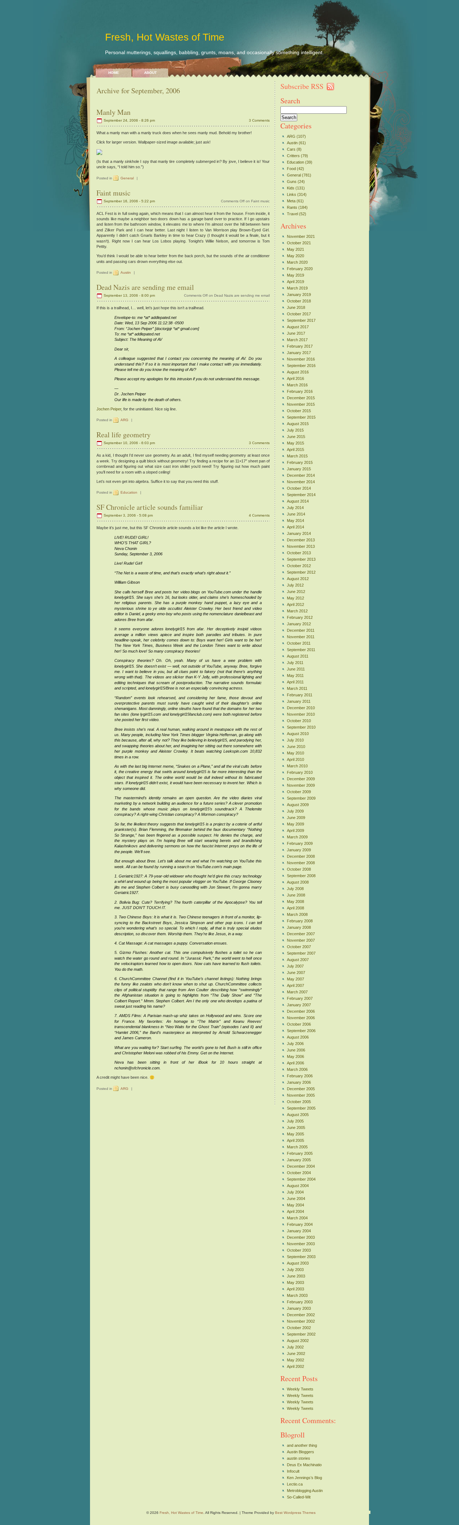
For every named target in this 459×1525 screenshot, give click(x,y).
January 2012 (299, 624)
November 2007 (301, 940)
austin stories (298, 1458)
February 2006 (300, 1076)
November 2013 (301, 546)
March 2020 (297, 262)
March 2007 (297, 992)
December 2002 (301, 1315)
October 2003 (299, 1250)
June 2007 (296, 972)
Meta (291, 201)
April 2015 (295, 449)
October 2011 (299, 643)
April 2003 (295, 1289)
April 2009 (295, 830)
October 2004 (299, 1173)
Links (291, 194)
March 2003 (297, 1295)
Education (128, 492)
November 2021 (301, 236)
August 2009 (298, 804)
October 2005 (299, 1102)
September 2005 (301, 1108)
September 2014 (301, 495)
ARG (124, 420)
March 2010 (297, 766)
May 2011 (295, 675)
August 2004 (298, 1185)
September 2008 (301, 876)
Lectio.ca (295, 1484)
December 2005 (301, 1089)
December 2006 (301, 1011)
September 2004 (301, 1179)
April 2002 (295, 1366)
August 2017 (298, 327)
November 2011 (300, 637)
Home (113, 73)
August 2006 (298, 1037)
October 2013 (299, 553)
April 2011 (295, 682)
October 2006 (299, 1024)
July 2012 (295, 585)
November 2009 (301, 785)
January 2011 (299, 701)
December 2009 (301, 779)
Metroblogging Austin (305, 1490)
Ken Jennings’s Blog (304, 1477)
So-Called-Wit (299, 1497)
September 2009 (301, 798)
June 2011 (296, 669)
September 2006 (301, 1031)
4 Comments (259, 515)
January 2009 (299, 850)
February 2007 (300, 998)
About (150, 73)
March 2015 (297, 456)
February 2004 (300, 1224)
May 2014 (295, 520)
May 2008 (295, 901)
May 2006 (295, 1056)
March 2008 (297, 914)
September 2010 (301, 727)
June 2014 (296, 514)
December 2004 (301, 1166)
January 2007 (299, 1005)
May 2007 (295, 979)
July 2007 (295, 966)
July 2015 (295, 430)
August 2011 (297, 656)
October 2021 (299, 243)
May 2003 (295, 1282)
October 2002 (299, 1328)
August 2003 (298, 1263)
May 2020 (295, 256)
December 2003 (301, 1237)
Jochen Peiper (108, 409)
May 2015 (295, 443)
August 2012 (298, 578)
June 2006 (296, 1050)
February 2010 (300, 772)
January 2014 (299, 533)
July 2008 (295, 888)
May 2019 (295, 275)
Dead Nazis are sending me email (145, 287)
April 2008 (295, 908)
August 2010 (298, 733)
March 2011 (297, 688)
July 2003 (295, 1269)
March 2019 (297, 288)
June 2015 (296, 436)
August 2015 (298, 424)
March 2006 (297, 1069)
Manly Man (113, 112)
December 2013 (301, 540)
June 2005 (296, 1127)
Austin (125, 272)
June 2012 (296, 591)
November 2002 (301, 1321)
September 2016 (301, 365)
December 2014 (301, 475)
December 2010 (301, 708)
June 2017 (296, 333)
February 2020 (300, 269)
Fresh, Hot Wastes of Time (164, 37)
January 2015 (299, 469)
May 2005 (295, 1134)
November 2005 (301, 1095)
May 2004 (295, 1205)
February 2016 (300, 391)
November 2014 (301, 482)
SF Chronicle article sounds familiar (149, 507)
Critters (293, 156)
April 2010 (295, 759)
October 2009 (299, 792)
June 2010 (296, 746)
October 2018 (299, 301)
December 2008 (301, 856)
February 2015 (300, 462)
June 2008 (296, 895)
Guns (292, 181)
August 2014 (298, 501)
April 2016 (295, 378)
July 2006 (295, 1043)
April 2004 (295, 1211)
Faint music (113, 193)
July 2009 (295, 811)
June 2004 (296, 1198)
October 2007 (299, 947)
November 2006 (301, 1018)
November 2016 (301, 359)
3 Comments (259, 120)
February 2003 (300, 1302)
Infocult (293, 1471)
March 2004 (297, 1218)
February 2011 (299, 695)
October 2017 (299, 314)
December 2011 (300, 630)
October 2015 (299, 411)
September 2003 (301, 1257)
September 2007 (301, 953)
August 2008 (298, 882)
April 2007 (295, 985)
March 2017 (297, 340)
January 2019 (299, 294)
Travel (292, 214)
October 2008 (299, 869)
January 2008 (299, 927)
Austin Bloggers (300, 1452)
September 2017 (301, 320)
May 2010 (295, 753)
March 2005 (297, 1147)
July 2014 (295, 507)
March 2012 (297, 611)
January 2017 (299, 352)
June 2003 (296, 1276)
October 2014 (299, 488)
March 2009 (297, 837)
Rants (292, 207)
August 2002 (298, 1340)
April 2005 (295, 1140)
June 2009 (296, 817)
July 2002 (295, 1347)
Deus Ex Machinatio (304, 1465)
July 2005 (295, 1121)
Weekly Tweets (300, 1389)
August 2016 (298, 372)
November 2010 (301, 714)
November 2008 (301, 863)
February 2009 (300, 843)
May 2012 (295, 598)
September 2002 (301, 1334)
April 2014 (295, 527)
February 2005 (300, 1153)
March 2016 (297, 385)
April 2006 (295, 1063)
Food (291, 168)
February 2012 (300, 617)
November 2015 (301, 404)
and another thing (302, 1445)
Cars (291, 149)
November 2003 (301, 1244)
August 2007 (298, 959)
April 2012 (295, 604)
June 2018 (296, 307)
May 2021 (295, 249)
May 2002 (295, 1360)
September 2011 (301, 650)
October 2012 (299, 566)
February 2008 (300, 921)
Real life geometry (123, 434)
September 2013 (301, 559)
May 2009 (295, 824)
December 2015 (301, 398)
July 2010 (295, 740)
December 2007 (301, 934)
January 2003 (299, 1308)
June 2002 (296, 1353)
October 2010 (299, 721)
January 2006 (299, 1082)
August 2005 (298, 1114)
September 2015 (301, 417)
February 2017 (300, 346)
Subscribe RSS (301, 86)
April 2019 (295, 281)
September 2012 (301, 572)
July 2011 (295, 662)
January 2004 (299, 1231)
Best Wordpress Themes (295, 1513)
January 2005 (299, 1160)
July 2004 (295, 1192)
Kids (290, 188)
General (127, 178)
